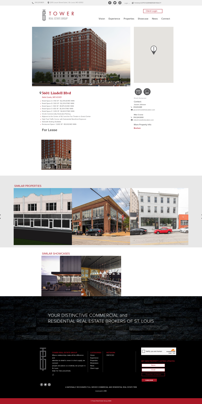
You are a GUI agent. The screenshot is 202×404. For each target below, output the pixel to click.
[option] (56, 155)
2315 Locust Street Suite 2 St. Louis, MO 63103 (66, 2)
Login (126, 3)
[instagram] (120, 4)
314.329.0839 (39, 2)
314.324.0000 (138, 117)
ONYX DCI (110, 355)
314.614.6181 (137, 107)
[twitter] (115, 4)
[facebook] (110, 4)
